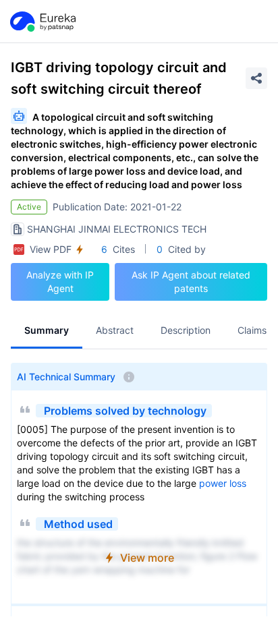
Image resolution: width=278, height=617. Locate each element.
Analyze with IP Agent (60, 281)
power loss (222, 483)
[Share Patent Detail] (256, 78)
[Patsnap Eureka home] (42, 21)
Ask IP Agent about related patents (191, 281)
